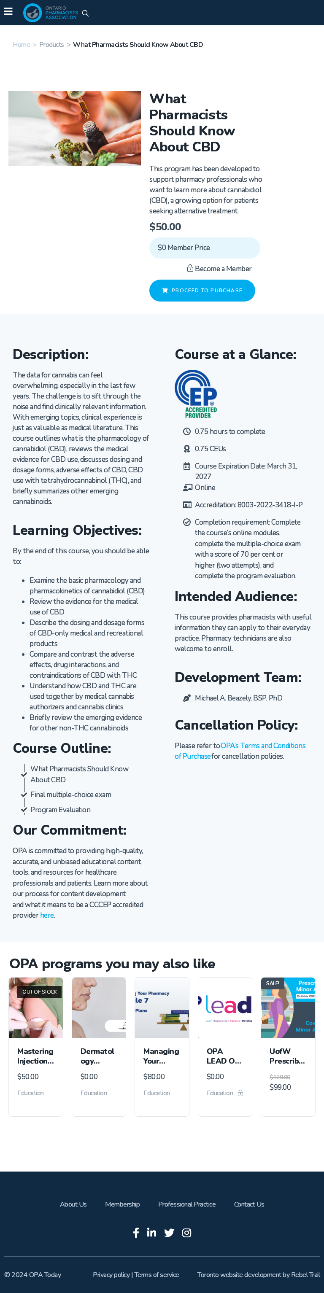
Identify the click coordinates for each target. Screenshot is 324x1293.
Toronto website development (239, 1275)
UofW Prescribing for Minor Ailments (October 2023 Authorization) (287, 1057)
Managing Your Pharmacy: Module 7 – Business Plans (162, 1057)
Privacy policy (111, 1275)
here (47, 915)
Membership (122, 1204)
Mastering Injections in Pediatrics (35, 1057)
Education (30, 1093)
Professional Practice (187, 1204)
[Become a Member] (241, 1093)
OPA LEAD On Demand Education (224, 1057)
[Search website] (85, 13)
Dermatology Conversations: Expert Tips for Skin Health (99, 1057)
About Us (73, 1204)
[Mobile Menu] (8, 12)
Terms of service (157, 1275)
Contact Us (249, 1204)
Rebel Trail (305, 1275)
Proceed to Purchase (207, 290)
